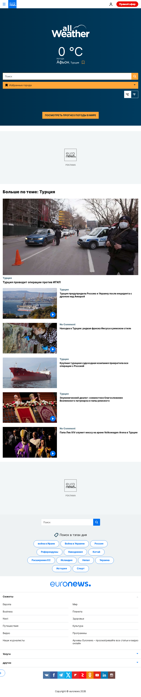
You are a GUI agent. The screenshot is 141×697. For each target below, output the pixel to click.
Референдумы (49, 551)
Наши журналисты (14, 640)
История (61, 568)
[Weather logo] (70, 32)
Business (8, 611)
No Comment (67, 324)
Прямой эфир (127, 4)
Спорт (81, 568)
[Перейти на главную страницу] (12, 4)
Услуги (6, 653)
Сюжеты (8, 596)
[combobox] (70, 76)
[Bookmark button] (82, 62)
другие (7, 662)
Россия (99, 543)
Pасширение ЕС (41, 560)
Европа (7, 604)
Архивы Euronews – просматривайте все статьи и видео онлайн (105, 642)
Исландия (66, 560)
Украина (105, 560)
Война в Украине (75, 543)
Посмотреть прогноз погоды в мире (70, 115)
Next (5, 618)
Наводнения (75, 551)
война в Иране (46, 543)
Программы (80, 633)
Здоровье (78, 618)
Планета (77, 611)
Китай (96, 551)
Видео (6, 633)
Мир (75, 604)
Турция (7, 277)
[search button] (134, 76)
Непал (86, 560)
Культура (78, 625)
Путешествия (10, 625)
